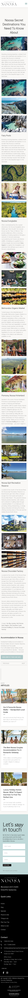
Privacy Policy (13, 982)
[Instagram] (7, 973)
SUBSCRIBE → (7, 865)
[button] (26, 3)
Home (3, 903)
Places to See (5, 915)
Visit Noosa (19, 623)
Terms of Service (5, 982)
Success (3, 980)
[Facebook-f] (3, 973)
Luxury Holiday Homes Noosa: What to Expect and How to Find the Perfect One (12, 794)
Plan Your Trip (5, 922)
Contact (3, 929)
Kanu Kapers (5, 625)
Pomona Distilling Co (12, 422)
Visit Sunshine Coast (16, 625)
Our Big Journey (11, 623)
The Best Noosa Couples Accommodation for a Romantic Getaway (13, 750)
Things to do (4, 918)
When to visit (5, 926)
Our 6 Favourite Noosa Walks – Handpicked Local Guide (14, 709)
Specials (3, 911)
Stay (2, 907)
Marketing (9, 980)
